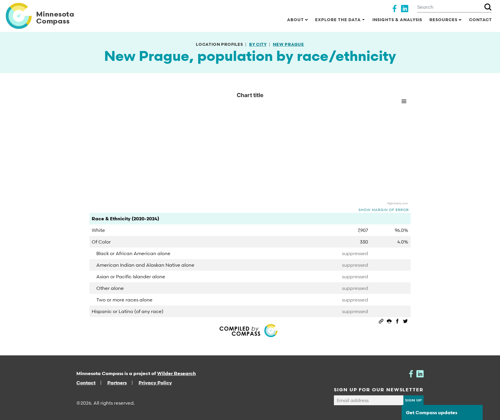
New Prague (288, 44)
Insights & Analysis (397, 19)
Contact (480, 19)
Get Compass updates (431, 412)
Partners (117, 383)
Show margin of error (384, 209)
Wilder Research (176, 373)
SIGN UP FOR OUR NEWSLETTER (379, 389)
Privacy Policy (155, 383)
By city (258, 44)
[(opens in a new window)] (394, 8)
